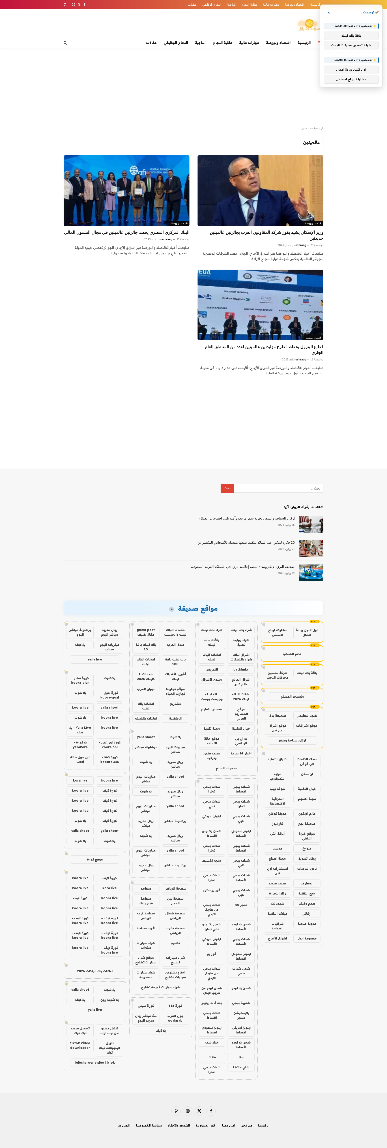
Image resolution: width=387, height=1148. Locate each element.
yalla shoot (146, 737)
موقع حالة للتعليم (211, 741)
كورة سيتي (146, 1006)
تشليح (175, 943)
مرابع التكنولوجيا (277, 776)
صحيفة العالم (226, 768)
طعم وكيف (307, 903)
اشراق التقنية (277, 759)
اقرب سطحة (145, 928)
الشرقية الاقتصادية (277, 801)
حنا (241, 1057)
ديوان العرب (146, 689)
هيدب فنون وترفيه (211, 755)
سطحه (146, 888)
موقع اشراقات (307, 726)
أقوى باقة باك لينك (175, 676)
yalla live (95, 659)
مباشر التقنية (277, 914)
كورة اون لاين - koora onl (109, 744)
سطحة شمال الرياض (175, 915)
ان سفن (307, 774)
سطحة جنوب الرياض (175, 930)
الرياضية (175, 718)
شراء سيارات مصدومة (145, 974)
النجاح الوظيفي (211, 4)
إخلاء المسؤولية (206, 1125)
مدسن (277, 848)
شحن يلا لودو (241, 988)
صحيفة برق (277, 716)
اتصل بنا (124, 1125)
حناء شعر (212, 1042)
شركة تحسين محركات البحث (277, 675)
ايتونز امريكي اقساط (211, 941)
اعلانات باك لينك (146, 706)
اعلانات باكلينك (146, 718)
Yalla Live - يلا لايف (80, 730)
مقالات (192, 4)
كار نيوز (277, 824)
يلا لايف (160, 1031)
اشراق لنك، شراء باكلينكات (241, 657)
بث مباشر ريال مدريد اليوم (146, 1018)
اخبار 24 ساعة (241, 753)
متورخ (307, 848)
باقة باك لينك (307, 673)
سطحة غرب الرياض (146, 915)
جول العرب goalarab (175, 1018)
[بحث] (66, 43)
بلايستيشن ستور (241, 1015)
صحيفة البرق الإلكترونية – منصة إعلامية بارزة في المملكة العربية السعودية (243, 567)
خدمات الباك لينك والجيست (175, 632)
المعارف (307, 883)
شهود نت (277, 903)
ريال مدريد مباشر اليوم (109, 632)
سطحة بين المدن (175, 901)
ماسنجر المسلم (292, 696)
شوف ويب (277, 789)
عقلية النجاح (249, 4)
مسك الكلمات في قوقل (307, 761)
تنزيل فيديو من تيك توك (109, 1030)
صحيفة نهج (307, 824)
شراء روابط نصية (241, 642)
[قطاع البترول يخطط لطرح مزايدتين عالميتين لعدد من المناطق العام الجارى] (260, 305)
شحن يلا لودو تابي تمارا (211, 926)
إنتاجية (231, 4)
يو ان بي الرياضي (241, 741)
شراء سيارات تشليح (175, 960)
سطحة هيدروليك (146, 901)
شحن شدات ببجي (241, 971)
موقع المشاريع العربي (241, 713)
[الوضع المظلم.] (66, 4)
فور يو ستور (212, 890)
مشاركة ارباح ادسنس (277, 632)
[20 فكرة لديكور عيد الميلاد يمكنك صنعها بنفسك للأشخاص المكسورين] (311, 548)
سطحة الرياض (175, 888)
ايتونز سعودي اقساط (241, 833)
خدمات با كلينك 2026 (146, 676)
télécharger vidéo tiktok (95, 1063)
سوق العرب (175, 645)
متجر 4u (241, 905)
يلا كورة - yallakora (80, 744)
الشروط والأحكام (179, 1125)
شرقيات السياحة (277, 926)
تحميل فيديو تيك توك (80, 1030)
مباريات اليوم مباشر (175, 749)
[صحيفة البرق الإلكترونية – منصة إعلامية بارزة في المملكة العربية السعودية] (311, 572)
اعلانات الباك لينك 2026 (241, 696)
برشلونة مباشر (146, 747)
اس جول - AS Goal (80, 759)
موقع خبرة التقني (307, 836)
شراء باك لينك (241, 630)
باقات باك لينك (211, 642)
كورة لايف (109, 790)
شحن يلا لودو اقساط (211, 833)
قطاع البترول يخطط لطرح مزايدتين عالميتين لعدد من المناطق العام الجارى (264, 349)
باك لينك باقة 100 (175, 661)
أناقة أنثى (277, 834)
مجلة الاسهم (307, 799)
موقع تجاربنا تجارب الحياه (175, 691)
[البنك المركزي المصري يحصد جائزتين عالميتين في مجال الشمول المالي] (126, 190)
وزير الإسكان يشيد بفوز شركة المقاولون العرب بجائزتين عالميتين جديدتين (266, 235)
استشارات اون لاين (277, 871)
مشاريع (175, 704)
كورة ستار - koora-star (80, 680)
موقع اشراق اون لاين (277, 728)
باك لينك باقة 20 (145, 647)
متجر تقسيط (211, 860)
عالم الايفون (307, 813)
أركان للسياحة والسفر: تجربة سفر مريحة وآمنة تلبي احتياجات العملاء (247, 518)
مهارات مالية (271, 4)
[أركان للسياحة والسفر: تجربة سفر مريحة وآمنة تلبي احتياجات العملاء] (311, 524)
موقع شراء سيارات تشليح (145, 960)
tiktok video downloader (80, 1045)
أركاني (307, 914)
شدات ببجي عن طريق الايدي (211, 909)
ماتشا (211, 1057)
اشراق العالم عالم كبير (241, 681)
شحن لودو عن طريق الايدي (211, 990)
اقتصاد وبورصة (294, 4)
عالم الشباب (292, 654)
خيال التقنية (307, 789)
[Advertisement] (193, 87)
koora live (80, 707)
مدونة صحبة (306, 924)
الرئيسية (315, 4)
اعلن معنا (228, 1125)
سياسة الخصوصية (148, 1125)
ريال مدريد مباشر (175, 764)
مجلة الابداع (277, 858)
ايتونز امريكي (211, 816)
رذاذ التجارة (277, 893)
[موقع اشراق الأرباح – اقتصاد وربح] (309, 25)
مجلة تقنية (212, 728)
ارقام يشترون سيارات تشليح (175, 974)
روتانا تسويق (307, 858)
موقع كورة (95, 859)
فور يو (211, 954)
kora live (80, 780)
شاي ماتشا (241, 1067)
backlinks (241, 669)
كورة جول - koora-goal (109, 695)
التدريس (212, 669)
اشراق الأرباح (277, 938)
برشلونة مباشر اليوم (80, 632)
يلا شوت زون (109, 1000)
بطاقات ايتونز (212, 1003)
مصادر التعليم (211, 709)
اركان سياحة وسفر (292, 740)
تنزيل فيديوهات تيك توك (109, 1047)
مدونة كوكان (277, 813)
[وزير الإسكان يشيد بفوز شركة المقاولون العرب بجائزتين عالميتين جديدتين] (260, 190)
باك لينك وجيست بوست (212, 696)
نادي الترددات (307, 869)
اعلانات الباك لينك (211, 657)
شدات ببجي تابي (211, 803)
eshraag (300, 245)
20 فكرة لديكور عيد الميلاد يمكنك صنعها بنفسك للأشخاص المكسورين (246, 543)
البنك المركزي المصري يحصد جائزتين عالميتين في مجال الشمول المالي (126, 232)
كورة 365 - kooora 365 (109, 759)
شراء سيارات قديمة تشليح (160, 987)
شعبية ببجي (241, 1003)
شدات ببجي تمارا (211, 789)
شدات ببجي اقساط (241, 789)
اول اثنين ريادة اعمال (307, 632)
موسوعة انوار (307, 938)
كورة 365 (175, 1006)
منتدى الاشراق (211, 679)
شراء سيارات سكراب (145, 945)
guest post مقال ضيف (146, 632)
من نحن (246, 1125)
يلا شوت (175, 737)
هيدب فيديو (277, 883)
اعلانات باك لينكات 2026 (95, 971)
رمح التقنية (306, 893)
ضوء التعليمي (307, 716)
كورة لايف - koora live (109, 920)
